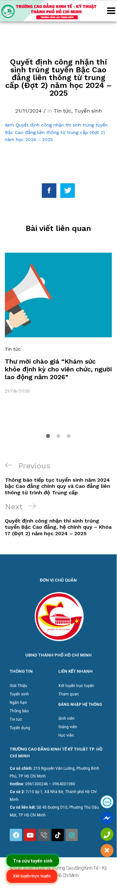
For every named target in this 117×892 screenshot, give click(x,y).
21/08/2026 (17, 390)
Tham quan (68, 694)
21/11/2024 (28, 111)
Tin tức (62, 111)
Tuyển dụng (20, 728)
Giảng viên (67, 727)
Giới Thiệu (18, 685)
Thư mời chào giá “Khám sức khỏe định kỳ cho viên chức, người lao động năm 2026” (58, 369)
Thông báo (19, 711)
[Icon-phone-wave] (44, 835)
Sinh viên (66, 718)
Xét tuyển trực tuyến (76, 685)
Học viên (66, 735)
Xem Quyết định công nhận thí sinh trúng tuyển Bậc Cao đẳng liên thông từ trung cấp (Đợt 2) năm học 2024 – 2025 (56, 132)
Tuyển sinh (88, 111)
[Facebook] (16, 835)
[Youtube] (30, 835)
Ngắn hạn (18, 702)
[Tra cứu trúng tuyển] (32, 861)
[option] (58, 323)
